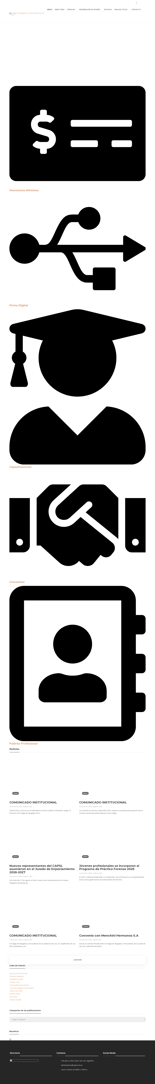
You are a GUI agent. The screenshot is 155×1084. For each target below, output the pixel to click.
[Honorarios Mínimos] (77, 187)
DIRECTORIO (59, 9)
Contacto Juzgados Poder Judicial (22, 988)
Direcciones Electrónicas (19, 973)
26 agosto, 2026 (27, 806)
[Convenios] (77, 579)
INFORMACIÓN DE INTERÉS (89, 9)
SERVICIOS (71, 9)
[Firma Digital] (77, 302)
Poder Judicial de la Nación (19, 985)
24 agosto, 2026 (97, 806)
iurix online (13, 997)
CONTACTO (136, 9)
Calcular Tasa (15, 982)
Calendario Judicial (16, 979)
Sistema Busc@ (15, 1000)
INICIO (49, 9)
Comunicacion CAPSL (15, 806)
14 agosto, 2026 (97, 873)
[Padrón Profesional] (77, 740)
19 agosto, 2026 (27, 876)
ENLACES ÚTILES (120, 9)
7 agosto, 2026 (97, 940)
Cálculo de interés (16, 991)
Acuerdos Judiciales (17, 976)
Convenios (17, 582)
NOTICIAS (108, 9)
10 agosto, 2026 (27, 940)
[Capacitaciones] (77, 464)
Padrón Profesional (23, 743)
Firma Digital (18, 305)
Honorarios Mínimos (23, 190)
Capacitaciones (20, 467)
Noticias (16, 68)
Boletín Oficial (15, 994)
